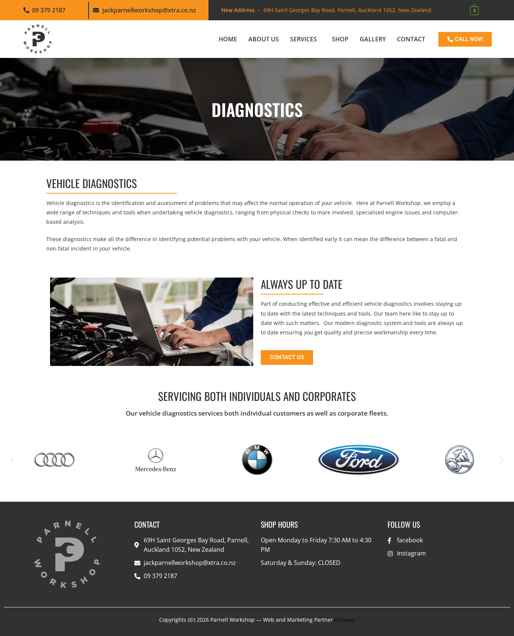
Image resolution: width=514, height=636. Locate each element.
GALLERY (373, 39)
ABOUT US (263, 39)
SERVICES (303, 39)
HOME (228, 39)
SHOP (340, 39)
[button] (305, 39)
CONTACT (411, 39)
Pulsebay (345, 620)
